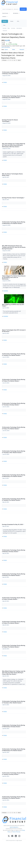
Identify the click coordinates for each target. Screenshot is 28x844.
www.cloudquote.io (14, 827)
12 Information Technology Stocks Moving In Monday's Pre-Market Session (13, 96)
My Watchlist (15, 13)
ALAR (7, 40)
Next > (19, 60)
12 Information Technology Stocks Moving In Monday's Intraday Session (13, 72)
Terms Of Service (16, 831)
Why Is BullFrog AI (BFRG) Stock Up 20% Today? (13, 305)
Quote (6, 49)
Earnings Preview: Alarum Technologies (13, 197)
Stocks (11, 21)
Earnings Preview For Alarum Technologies (10, 120)
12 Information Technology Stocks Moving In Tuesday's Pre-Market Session (13, 354)
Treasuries (5, 30)
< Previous (4, 60)
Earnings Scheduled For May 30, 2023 (13, 524)
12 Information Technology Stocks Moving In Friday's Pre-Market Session (13, 380)
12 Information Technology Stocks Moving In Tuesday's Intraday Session (13, 773)
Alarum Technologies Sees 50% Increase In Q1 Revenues (14, 330)
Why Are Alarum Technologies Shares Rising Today (12, 174)
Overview (4, 28)
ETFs (18, 21)
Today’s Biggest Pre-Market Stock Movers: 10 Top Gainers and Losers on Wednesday (14, 277)
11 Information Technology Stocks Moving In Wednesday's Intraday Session (13, 725)
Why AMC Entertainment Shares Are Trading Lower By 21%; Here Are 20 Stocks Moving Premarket (13, 247)
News (9, 28)
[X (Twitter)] (8, 836)
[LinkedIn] (15, 836)
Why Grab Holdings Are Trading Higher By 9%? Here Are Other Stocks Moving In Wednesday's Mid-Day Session (13, 145)
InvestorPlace (6, 290)
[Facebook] (12, 836)
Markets (4, 21)
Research (22, 49)
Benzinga (5, 82)
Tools (4, 25)
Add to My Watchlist (5, 47)
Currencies (13, 28)
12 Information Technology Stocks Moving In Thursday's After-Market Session (13, 451)
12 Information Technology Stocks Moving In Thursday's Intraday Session (13, 404)
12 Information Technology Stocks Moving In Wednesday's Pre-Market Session (13, 222)
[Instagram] (19, 836)
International (19, 28)
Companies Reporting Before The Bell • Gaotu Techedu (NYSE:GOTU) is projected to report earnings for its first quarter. (14, 531)
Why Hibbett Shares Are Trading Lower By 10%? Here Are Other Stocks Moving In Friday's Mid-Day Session (13, 672)
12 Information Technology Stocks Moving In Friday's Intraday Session (13, 598)
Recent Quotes (5, 13)
